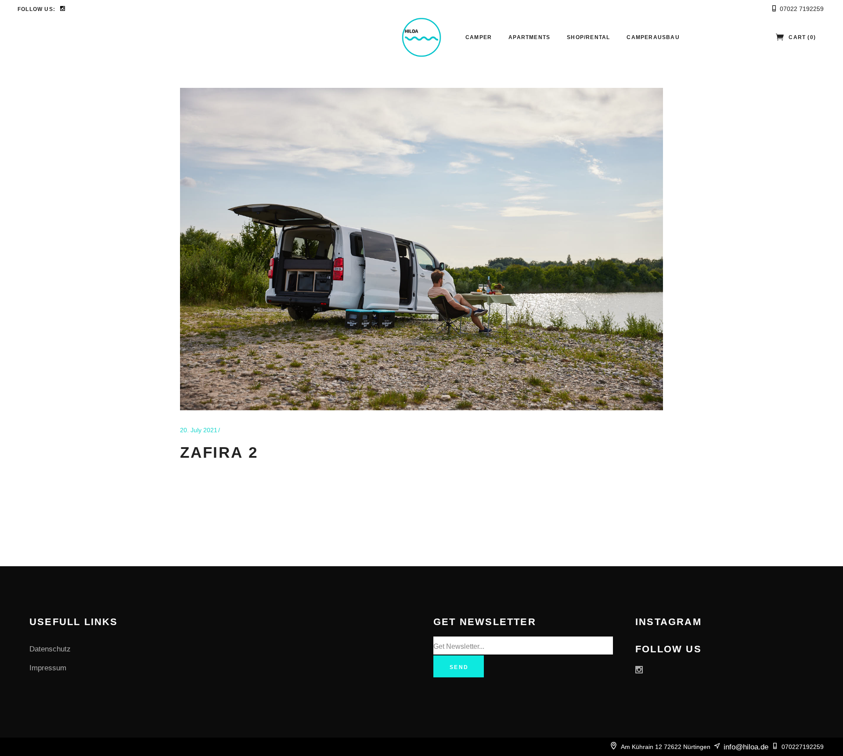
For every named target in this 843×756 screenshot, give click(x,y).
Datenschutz (50, 649)
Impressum (47, 668)
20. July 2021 (198, 430)
